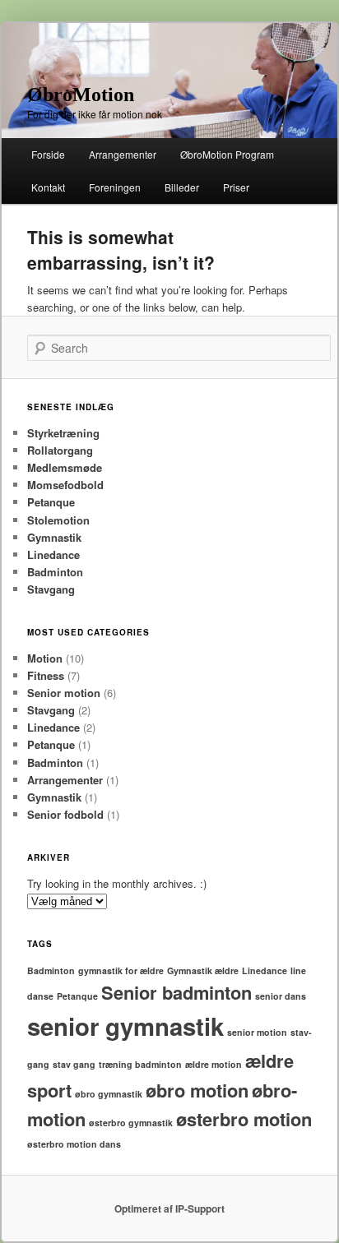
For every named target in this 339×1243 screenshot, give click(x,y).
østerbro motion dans (74, 1144)
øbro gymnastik (108, 1094)
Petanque (51, 502)
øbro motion (197, 1090)
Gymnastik (54, 537)
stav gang (74, 1064)
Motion (45, 658)
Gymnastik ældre (203, 970)
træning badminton (140, 1064)
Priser (236, 187)
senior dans (280, 996)
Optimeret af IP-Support (169, 1208)
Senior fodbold (65, 814)
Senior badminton (176, 992)
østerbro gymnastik (131, 1122)
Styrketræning (63, 433)
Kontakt (48, 187)
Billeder (182, 187)
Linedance (53, 554)
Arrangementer (122, 154)
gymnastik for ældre (121, 970)
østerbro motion (244, 1119)
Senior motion (63, 692)
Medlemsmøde (64, 467)
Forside (48, 154)
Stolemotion (58, 520)
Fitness (45, 675)
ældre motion (213, 1064)
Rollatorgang (60, 450)
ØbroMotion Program (227, 154)
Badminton (55, 572)
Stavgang (51, 589)
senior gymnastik (125, 1026)
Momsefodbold (65, 484)
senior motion (257, 1032)
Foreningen (115, 187)
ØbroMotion (80, 94)
